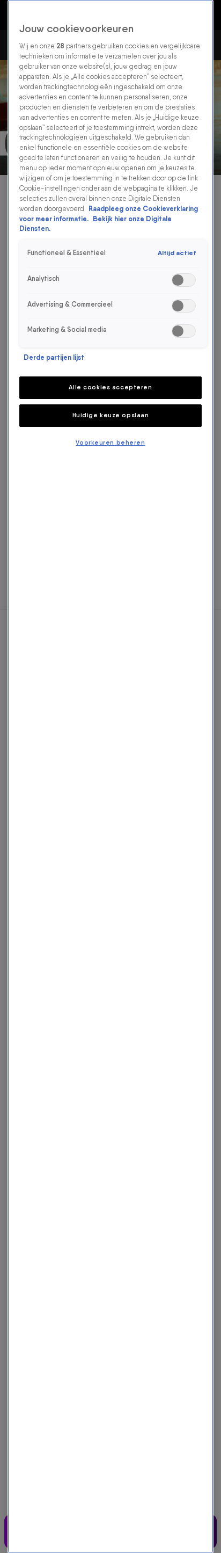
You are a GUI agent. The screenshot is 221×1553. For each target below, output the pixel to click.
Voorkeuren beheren (110, 442)
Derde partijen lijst (54, 357)
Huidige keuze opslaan (110, 415)
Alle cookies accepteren (110, 387)
